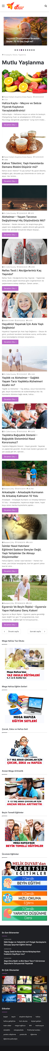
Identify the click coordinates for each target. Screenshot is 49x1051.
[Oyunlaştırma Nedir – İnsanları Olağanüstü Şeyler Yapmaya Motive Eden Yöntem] (9, 989)
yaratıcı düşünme (9, 1034)
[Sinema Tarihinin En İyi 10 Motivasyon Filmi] (40, 998)
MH (30, 1026)
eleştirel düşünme (25, 1017)
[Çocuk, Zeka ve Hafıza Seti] (24, 750)
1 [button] (15, 50)
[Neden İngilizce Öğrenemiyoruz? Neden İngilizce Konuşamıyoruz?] (24, 998)
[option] (24, 31)
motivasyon (39, 1026)
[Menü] (3, 7)
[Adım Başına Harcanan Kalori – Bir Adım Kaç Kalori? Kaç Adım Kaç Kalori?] (24, 980)
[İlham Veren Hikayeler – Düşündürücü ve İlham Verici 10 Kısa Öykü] (40, 980)
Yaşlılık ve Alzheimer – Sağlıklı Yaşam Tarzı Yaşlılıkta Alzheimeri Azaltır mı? (22, 381)
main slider (7, 1026)
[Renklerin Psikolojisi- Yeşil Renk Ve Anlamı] (24, 989)
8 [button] (29, 50)
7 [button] (27, 50)
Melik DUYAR (9, 320)
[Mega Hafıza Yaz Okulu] (24, 664)
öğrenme (33, 1034)
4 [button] (21, 50)
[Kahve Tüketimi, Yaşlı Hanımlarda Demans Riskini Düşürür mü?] (24, 141)
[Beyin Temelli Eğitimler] (24, 833)
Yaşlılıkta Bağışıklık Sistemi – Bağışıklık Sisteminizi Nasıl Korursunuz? (19, 439)
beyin (13, 1017)
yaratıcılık (23, 1034)
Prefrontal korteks (33, 1030)
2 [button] (17, 50)
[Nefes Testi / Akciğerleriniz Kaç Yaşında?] (24, 251)
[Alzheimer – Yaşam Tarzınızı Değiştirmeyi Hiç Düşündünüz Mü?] (24, 198)
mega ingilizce (20, 1026)
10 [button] (33, 50)
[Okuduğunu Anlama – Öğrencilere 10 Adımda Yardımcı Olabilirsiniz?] (40, 989)
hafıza (38, 1017)
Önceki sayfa (13, 631)
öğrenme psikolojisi (10, 1039)
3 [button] (19, 50)
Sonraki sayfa (35, 631)
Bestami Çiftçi (9, 489)
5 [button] (23, 50)
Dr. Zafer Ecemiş (10, 213)
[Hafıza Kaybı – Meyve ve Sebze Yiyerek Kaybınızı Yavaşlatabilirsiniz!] (24, 81)
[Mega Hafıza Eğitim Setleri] (24, 708)
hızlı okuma (23, 1021)
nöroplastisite (19, 1030)
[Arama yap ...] (45, 7)
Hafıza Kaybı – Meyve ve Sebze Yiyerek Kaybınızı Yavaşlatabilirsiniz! (21, 107)
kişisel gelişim (36, 1021)
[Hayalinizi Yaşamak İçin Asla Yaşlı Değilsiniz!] (24, 305)
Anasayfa (7, 55)
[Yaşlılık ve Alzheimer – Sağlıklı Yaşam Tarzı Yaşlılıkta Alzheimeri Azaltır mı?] (24, 358)
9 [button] (31, 50)
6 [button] (25, 50)
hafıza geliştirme (9, 1021)
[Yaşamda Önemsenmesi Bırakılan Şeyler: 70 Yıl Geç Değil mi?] (24, 31)
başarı (5, 1017)
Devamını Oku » (10, 125)
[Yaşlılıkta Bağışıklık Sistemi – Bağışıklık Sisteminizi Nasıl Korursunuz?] (24, 416)
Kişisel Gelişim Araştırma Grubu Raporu (18, 97)
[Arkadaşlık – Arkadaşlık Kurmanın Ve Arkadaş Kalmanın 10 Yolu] (24, 473)
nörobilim (6, 1030)
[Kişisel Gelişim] (15, 6)
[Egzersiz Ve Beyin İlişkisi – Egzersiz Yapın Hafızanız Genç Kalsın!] (24, 588)
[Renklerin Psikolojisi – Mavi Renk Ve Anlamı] (9, 998)
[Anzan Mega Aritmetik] (24, 792)
